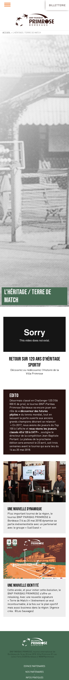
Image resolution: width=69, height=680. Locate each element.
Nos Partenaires (34, 671)
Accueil (7, 32)
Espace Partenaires (34, 666)
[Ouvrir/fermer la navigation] (8, 5)
